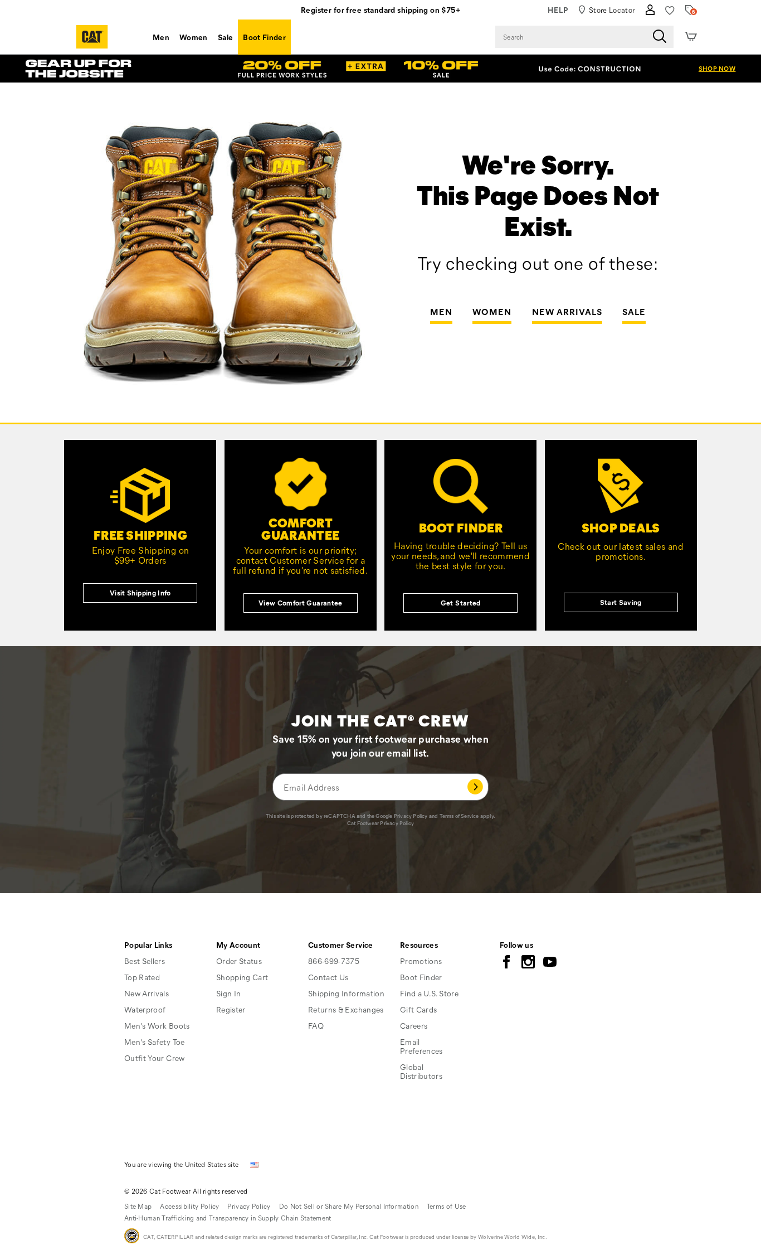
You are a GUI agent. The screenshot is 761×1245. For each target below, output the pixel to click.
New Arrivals (567, 312)
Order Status (239, 961)
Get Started (461, 602)
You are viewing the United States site (181, 1164)
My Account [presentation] (238, 944)
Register (231, 1009)
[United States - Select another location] (254, 1164)
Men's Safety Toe (154, 1041)
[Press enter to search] (660, 37)
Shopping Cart (242, 977)
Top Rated (142, 977)
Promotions (421, 961)
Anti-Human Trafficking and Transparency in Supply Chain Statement (227, 1217)
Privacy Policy (411, 816)
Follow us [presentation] (516, 944)
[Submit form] (475, 787)
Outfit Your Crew (154, 1058)
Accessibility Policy (189, 1206)
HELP (558, 9)
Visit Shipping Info (140, 592)
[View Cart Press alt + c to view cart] (691, 37)
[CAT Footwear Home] (92, 37)
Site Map (138, 1206)
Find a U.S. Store (429, 993)
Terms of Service (459, 816)
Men (161, 37)
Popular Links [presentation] (148, 944)
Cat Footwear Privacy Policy (380, 823)
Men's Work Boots (157, 1025)
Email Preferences (421, 1046)
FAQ (316, 1025)
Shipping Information (346, 993)
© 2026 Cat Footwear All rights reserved (186, 1190)
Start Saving (621, 602)
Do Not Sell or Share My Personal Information (348, 1206)
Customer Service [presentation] (340, 944)
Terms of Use (446, 1206)
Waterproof (145, 1009)
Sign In (228, 993)
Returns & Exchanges (346, 1009)
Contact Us (328, 977)
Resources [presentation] (419, 944)
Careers (413, 1025)
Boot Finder (264, 37)
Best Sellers (144, 961)
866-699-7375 (333, 961)
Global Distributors (421, 1071)
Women (193, 37)
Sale (225, 37)
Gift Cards (418, 1009)
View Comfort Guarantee (300, 602)
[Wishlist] (670, 10)
